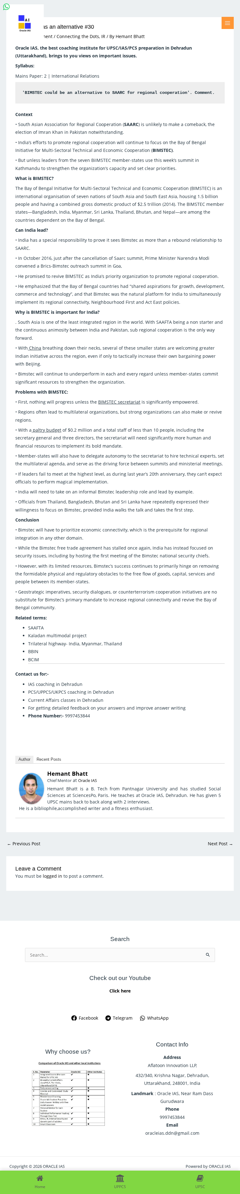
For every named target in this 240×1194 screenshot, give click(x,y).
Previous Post (23, 844)
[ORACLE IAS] (25, 23)
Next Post (220, 844)
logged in (52, 876)
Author (24, 759)
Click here (120, 991)
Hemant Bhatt (67, 773)
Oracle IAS (87, 780)
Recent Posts (49, 759)
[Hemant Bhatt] (31, 788)
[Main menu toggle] (228, 23)
